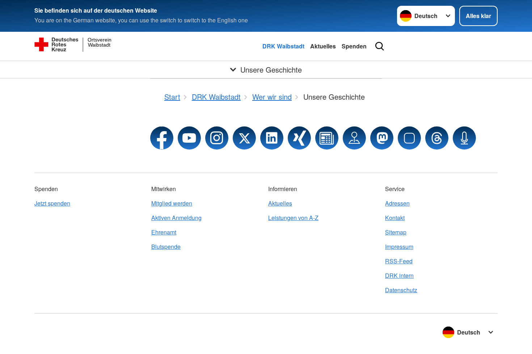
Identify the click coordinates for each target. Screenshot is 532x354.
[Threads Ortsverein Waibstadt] (436, 138)
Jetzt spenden (52, 203)
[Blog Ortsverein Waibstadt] (326, 138)
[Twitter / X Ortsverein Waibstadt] (244, 138)
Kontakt (395, 217)
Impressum (399, 246)
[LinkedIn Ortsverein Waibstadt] (271, 138)
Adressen (397, 203)
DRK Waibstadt (283, 46)
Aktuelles (323, 46)
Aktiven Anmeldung (176, 217)
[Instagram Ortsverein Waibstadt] (216, 138)
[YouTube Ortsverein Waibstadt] (189, 138)
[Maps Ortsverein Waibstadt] (354, 138)
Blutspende (166, 246)
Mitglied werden (171, 203)
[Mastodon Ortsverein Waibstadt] (381, 138)
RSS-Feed (399, 261)
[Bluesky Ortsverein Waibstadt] (409, 138)
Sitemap (395, 232)
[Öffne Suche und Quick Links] (379, 46)
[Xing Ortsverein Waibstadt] (299, 138)
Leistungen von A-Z (293, 217)
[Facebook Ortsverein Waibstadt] (161, 138)
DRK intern (399, 275)
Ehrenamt (163, 232)
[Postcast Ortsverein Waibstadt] (464, 138)
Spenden (354, 46)
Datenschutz (401, 290)
